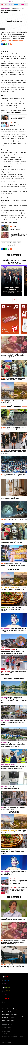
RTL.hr (3, 1029)
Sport (7, 980)
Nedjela (19, 242)
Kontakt (12, 1017)
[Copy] (11, 44)
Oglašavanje (11, 1011)
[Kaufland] (14, 300)
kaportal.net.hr (18, 1033)
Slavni (14, 242)
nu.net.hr (21, 1036)
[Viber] (8, 44)
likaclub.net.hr (5, 1038)
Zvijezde (3, 242)
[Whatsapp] (6, 44)
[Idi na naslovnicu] (13, 3)
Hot (6, 984)
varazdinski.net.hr (5, 1034)
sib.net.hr (12, 1033)
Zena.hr (7, 1029)
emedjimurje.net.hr (6, 1033)
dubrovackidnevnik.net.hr (7, 1036)
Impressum (4, 1011)
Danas (7, 976)
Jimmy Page (10, 245)
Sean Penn (9, 242)
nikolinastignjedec (18, 40)
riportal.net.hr (13, 1034)
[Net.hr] (10, 1024)
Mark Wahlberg (18, 245)
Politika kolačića (13, 1014)
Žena (6, 995)
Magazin (7, 987)
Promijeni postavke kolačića (8, 1020)
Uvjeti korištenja (5, 1014)
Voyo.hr (11, 1029)
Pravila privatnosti (6, 1017)
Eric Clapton (4, 245)
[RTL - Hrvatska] (4, 1024)
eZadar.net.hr (16, 1036)
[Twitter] (4, 44)
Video (7, 998)
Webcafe (7, 991)
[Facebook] (2, 44)
